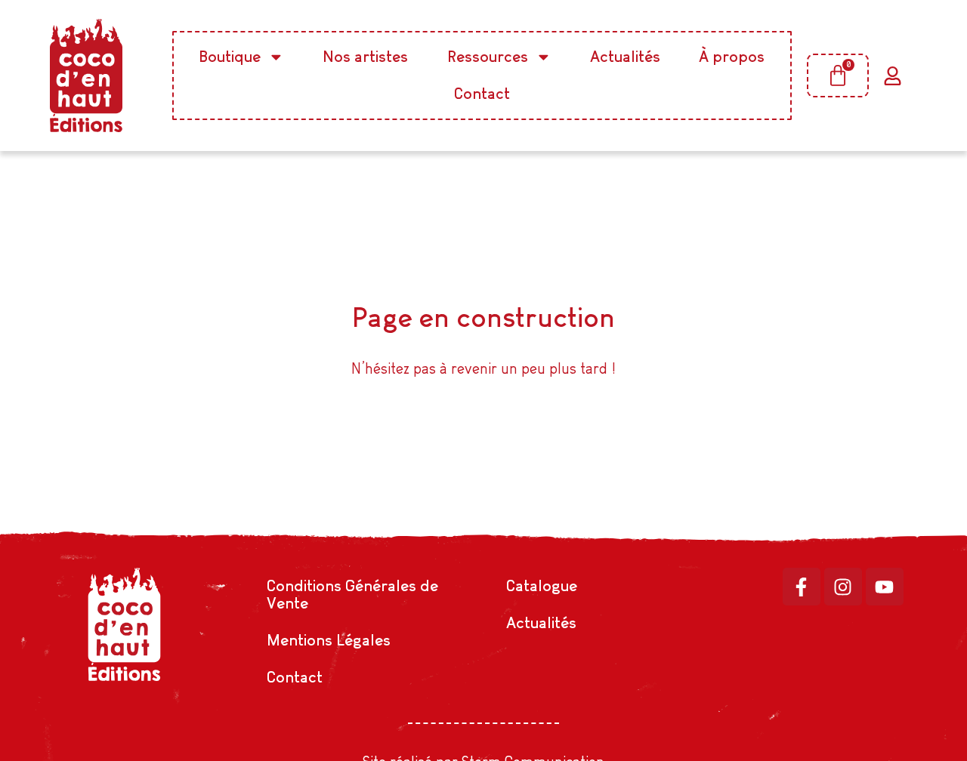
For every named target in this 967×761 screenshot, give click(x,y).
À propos (732, 56)
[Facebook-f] (801, 586)
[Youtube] (885, 586)
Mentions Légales (329, 640)
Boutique (230, 56)
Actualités (625, 56)
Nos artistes (365, 56)
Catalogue (541, 585)
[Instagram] (843, 586)
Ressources (487, 56)
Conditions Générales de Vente (352, 594)
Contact (482, 93)
